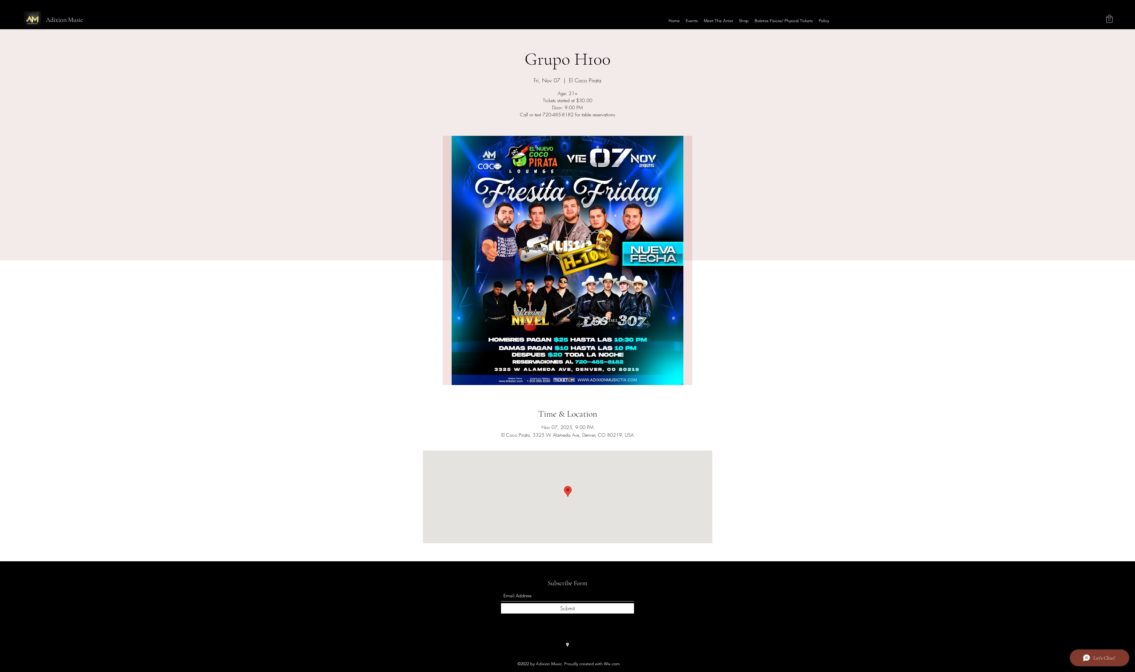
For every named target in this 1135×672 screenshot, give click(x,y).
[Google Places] (567, 645)
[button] (1109, 19)
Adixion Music (64, 20)
